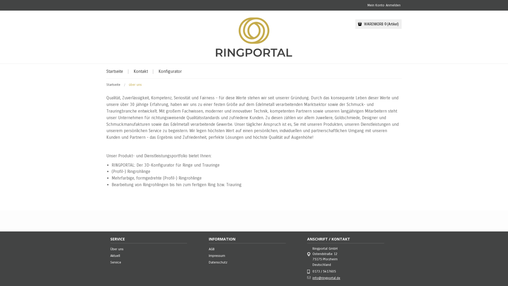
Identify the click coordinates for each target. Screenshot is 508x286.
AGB (212, 249)
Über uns (117, 249)
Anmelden (393, 5)
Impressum (217, 256)
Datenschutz (218, 262)
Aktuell (115, 256)
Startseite (113, 85)
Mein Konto (376, 5)
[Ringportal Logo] (254, 37)
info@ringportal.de (326, 278)
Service (115, 262)
